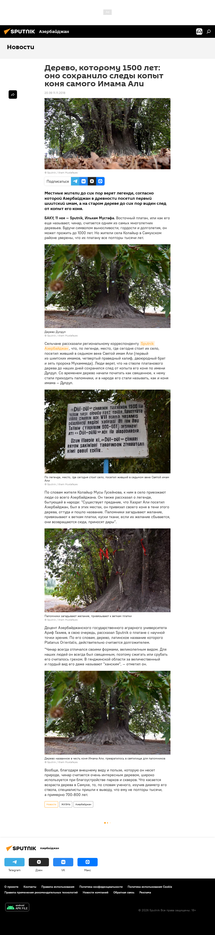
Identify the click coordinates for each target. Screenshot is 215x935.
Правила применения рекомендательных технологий (41, 892)
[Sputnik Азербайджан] (20, 35)
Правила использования (57, 887)
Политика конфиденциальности (101, 887)
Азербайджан (83, 804)
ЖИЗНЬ (65, 804)
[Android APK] (17, 907)
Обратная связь (123, 892)
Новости (51, 804)
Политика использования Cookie (150, 887)
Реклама (145, 892)
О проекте (11, 887)
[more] (13, 94)
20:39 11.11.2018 (55, 93)
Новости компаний (95, 892)
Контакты (30, 887)
